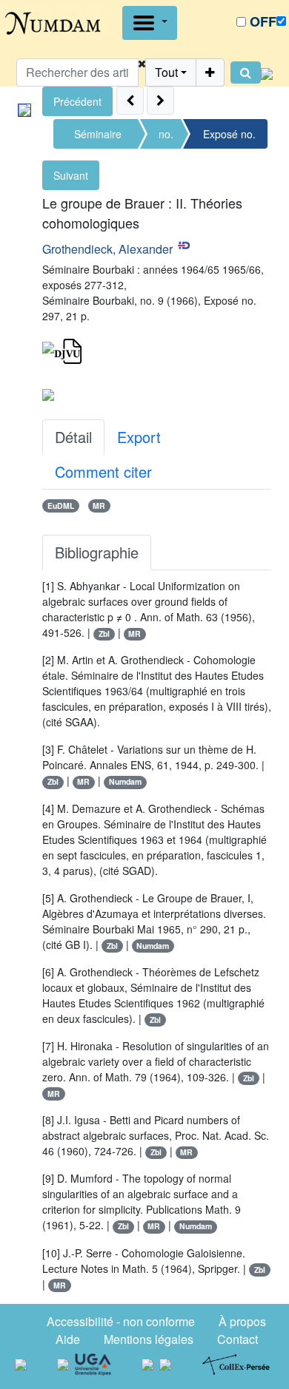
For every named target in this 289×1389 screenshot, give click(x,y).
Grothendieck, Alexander (107, 248)
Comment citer (103, 471)
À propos (242, 1321)
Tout (166, 72)
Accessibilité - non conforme (121, 1321)
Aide (68, 1339)
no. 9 (166, 137)
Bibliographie (97, 552)
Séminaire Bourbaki (98, 137)
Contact (237, 1339)
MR (99, 505)
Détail (73, 436)
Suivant (70, 175)
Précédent (77, 101)
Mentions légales (148, 1339)
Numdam (125, 781)
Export (139, 436)
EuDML (60, 505)
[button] (142, 72)
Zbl (104, 633)
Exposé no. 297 (229, 137)
